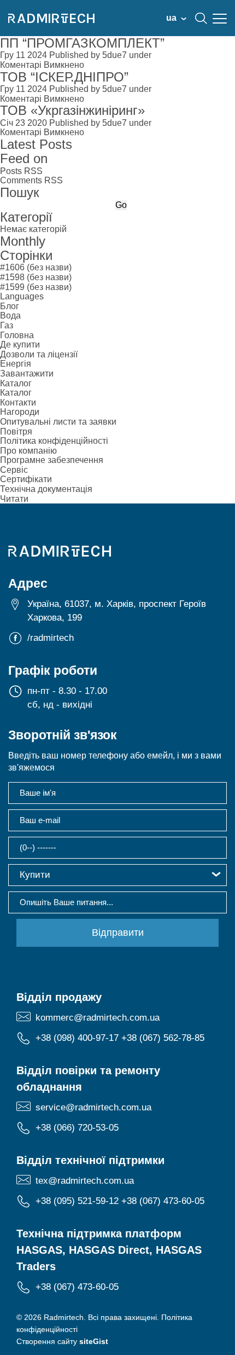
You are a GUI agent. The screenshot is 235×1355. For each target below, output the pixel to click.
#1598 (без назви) (36, 277)
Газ (6, 325)
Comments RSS (31, 180)
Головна (17, 335)
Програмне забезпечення (51, 460)
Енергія (15, 363)
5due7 (114, 55)
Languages (22, 296)
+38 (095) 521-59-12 (77, 1201)
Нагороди (19, 411)
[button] (117, 875)
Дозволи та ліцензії (39, 354)
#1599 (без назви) (36, 287)
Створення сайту (62, 1341)
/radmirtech (50, 638)
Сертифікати (26, 479)
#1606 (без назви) (36, 267)
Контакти (18, 402)
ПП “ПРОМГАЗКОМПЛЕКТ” (82, 43)
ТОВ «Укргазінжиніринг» (72, 110)
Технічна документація (46, 489)
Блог (9, 306)
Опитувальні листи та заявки (58, 421)
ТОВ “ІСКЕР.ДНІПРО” (64, 77)
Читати (14, 498)
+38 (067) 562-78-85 (162, 1038)
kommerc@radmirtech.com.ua (98, 1017)
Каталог (16, 383)
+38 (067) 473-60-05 (162, 1201)
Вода (10, 315)
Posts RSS (21, 171)
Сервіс (14, 469)
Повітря (16, 431)
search (201, 18)
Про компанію (28, 450)
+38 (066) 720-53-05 (77, 1127)
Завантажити (27, 373)
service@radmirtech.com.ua (93, 1107)
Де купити (20, 344)
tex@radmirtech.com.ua (85, 1181)
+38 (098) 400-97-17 (77, 1038)
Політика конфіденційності (54, 440)
